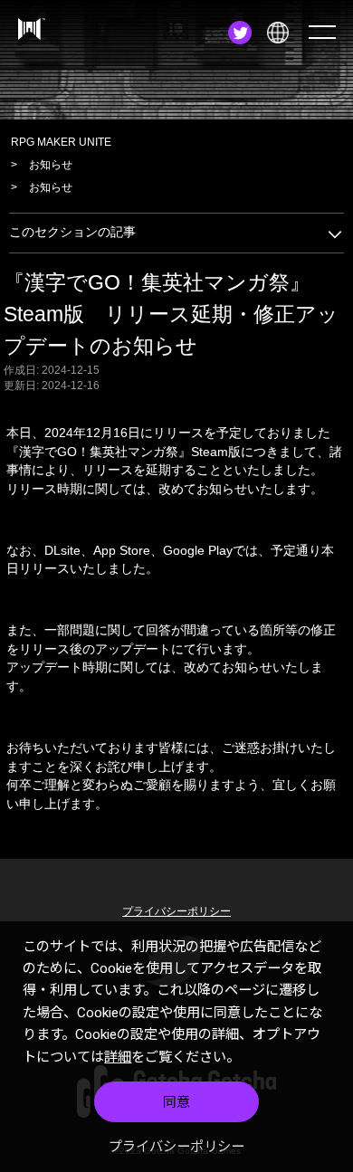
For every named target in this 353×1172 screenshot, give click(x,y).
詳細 (117, 1057)
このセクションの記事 (72, 232)
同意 (176, 1102)
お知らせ (50, 164)
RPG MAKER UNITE (61, 142)
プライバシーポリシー (176, 1147)
